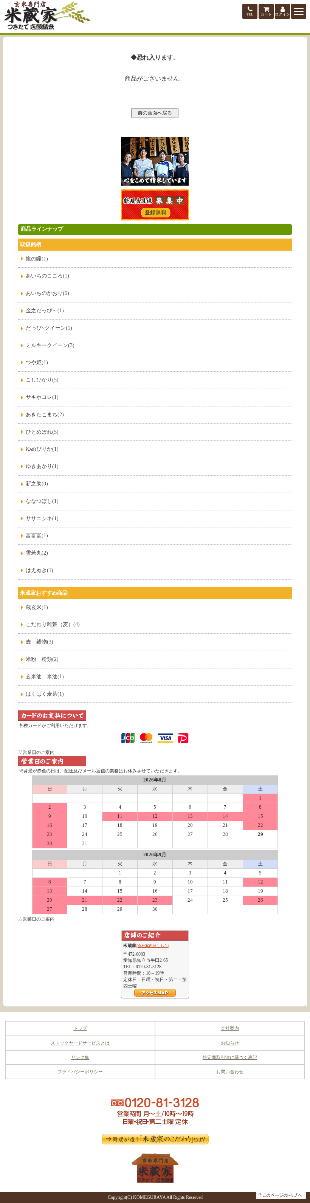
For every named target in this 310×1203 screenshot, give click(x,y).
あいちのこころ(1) (47, 276)
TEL (249, 14)
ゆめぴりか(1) (42, 449)
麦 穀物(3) (39, 642)
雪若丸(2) (37, 553)
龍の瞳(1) (37, 259)
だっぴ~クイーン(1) (49, 328)
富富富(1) (37, 535)
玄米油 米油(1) (45, 676)
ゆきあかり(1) (42, 466)
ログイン (282, 14)
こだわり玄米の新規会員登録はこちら (155, 204)
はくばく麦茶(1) (45, 694)
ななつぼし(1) (42, 501)
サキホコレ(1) (42, 397)
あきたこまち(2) (45, 414)
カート (266, 14)
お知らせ (230, 1043)
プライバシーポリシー (80, 1071)
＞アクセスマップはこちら (155, 993)
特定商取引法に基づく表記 (230, 1057)
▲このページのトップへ (281, 1195)
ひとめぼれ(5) (42, 432)
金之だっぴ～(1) (45, 310)
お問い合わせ (229, 1071)
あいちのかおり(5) (47, 293)
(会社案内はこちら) (152, 946)
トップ (80, 1028)
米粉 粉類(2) (42, 659)
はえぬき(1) (39, 570)
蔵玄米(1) (37, 607)
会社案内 (230, 1028)
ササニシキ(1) (42, 518)
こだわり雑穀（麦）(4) (53, 624)
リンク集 (80, 1057)
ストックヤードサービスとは (80, 1043)
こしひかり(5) (42, 380)
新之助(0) (37, 484)
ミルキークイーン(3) (50, 345)
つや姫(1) (37, 362)
